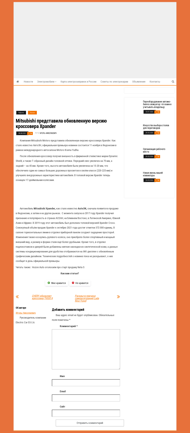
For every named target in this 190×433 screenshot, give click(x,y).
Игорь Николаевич (48, 133)
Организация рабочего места (154, 150)
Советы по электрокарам (114, 81)
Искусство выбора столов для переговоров (156, 127)
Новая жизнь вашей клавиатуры (153, 174)
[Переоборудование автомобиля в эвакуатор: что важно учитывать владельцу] (134, 110)
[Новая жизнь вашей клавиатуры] (134, 181)
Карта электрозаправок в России (78, 81)
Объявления (138, 81)
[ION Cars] (18, 81)
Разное (32, 113)
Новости (28, 81)
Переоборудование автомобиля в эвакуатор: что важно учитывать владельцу (157, 104)
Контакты (155, 81)
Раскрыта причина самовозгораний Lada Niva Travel (87, 298)
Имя (62, 376)
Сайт (62, 406)
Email (63, 391)
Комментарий (69, 326)
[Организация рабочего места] (134, 158)
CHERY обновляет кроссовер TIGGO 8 (42, 297)
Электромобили (46, 81)
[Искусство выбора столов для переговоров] (134, 134)
